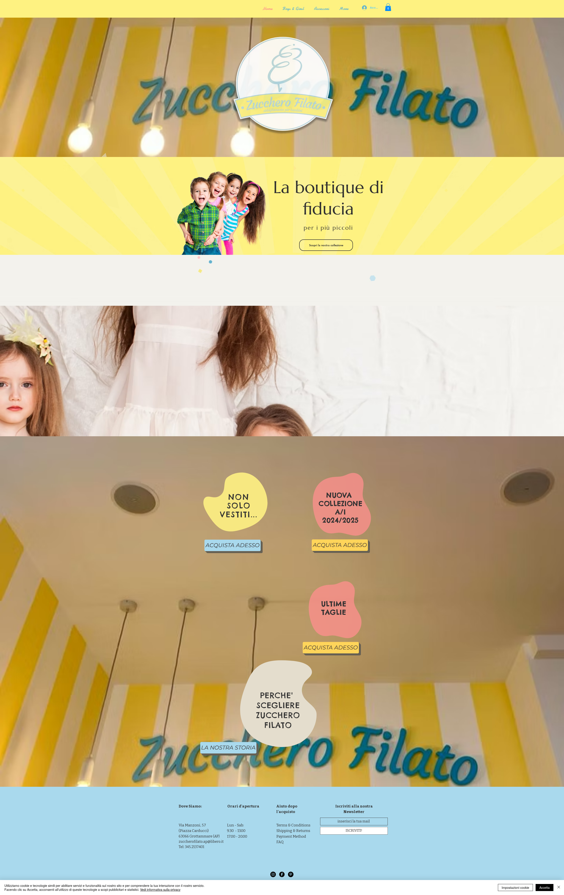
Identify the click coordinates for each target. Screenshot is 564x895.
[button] (388, 7)
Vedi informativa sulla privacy (160, 889)
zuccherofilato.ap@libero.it (201, 841)
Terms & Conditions (293, 825)
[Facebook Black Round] (282, 874)
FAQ (280, 842)
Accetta (544, 887)
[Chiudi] (558, 887)
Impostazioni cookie (515, 887)
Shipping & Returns (293, 830)
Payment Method (291, 836)
